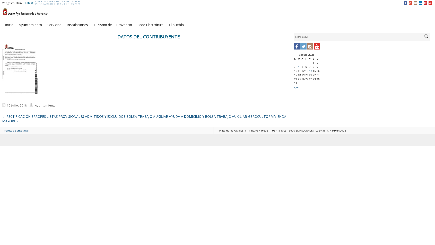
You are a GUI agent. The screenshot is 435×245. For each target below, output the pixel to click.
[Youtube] (317, 46)
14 (310, 70)
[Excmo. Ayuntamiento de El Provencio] (25, 13)
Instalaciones (77, 24)
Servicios (54, 24)
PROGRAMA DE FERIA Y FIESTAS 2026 (58, 3)
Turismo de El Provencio (112, 24)
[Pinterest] (425, 3)
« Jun (296, 87)
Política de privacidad (16, 130)
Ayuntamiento (30, 24)
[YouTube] (430, 3)
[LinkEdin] (420, 3)
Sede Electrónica (150, 24)
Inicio (9, 24)
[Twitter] (303, 46)
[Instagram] (415, 3)
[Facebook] (405, 3)
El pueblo (176, 24)
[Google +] (410, 3)
